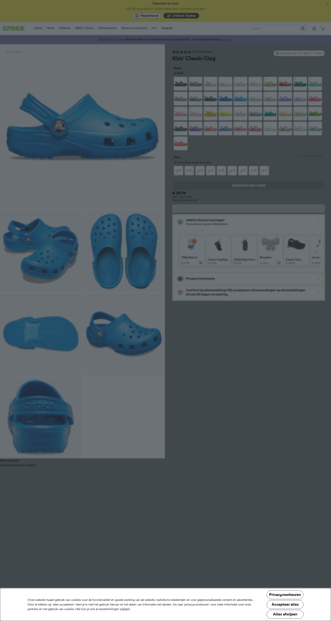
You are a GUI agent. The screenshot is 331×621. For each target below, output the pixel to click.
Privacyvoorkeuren (285, 594)
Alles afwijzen (285, 614)
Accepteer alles (285, 604)
